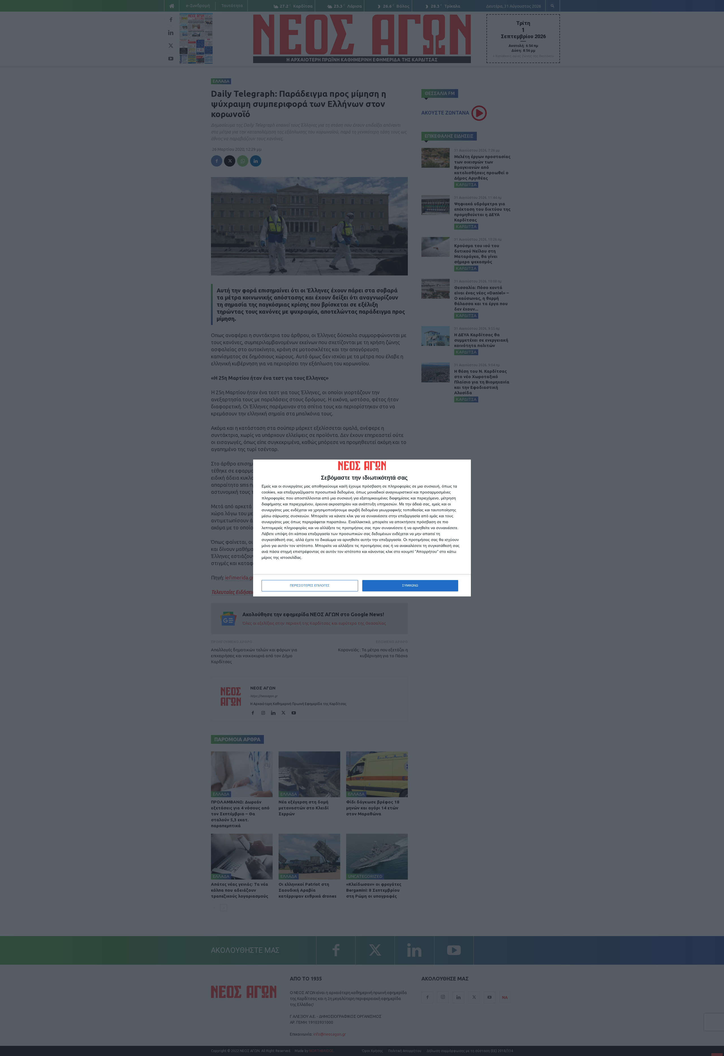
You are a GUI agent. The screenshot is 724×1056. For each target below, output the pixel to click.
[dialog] (362, 528)
